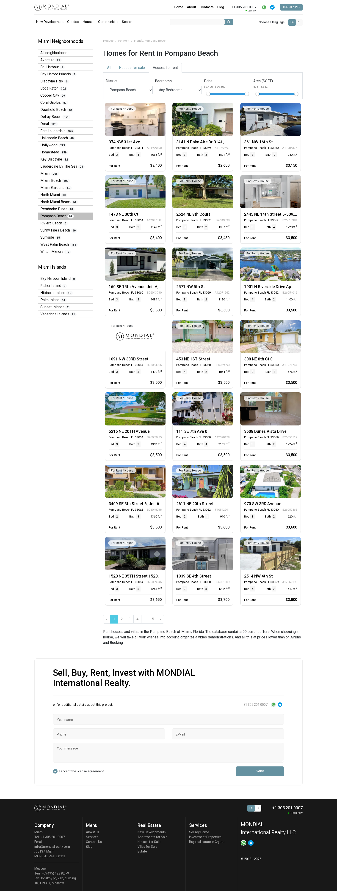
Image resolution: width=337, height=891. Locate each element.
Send (260, 771)
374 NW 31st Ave (124, 141)
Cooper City (52, 95)
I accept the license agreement (81, 771)
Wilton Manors (54, 251)
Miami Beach (54, 180)
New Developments (152, 832)
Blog (220, 7)
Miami (49, 173)
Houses (88, 22)
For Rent (123, 40)
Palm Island (52, 300)
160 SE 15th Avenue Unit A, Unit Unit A (144, 286)
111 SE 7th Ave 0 (191, 431)
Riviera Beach (53, 223)
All (109, 67)
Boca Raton (53, 88)
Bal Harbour (51, 67)
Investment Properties (205, 837)
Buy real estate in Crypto (206, 842)
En (292, 22)
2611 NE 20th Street (195, 503)
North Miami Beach (58, 202)
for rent (165, 67)
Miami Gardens (55, 187)
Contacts (207, 7)
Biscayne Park (53, 81)
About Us (92, 832)
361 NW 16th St (258, 141)
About (191, 7)
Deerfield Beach (56, 109)
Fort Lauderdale (56, 131)
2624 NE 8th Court (193, 214)
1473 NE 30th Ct (123, 214)
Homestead (53, 152)
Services (92, 837)
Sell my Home (199, 832)
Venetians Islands (57, 314)
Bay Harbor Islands (57, 74)
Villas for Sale (147, 846)
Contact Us (94, 842)
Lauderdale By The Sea (61, 166)
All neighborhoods (54, 53)
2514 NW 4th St (258, 576)
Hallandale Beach (57, 138)
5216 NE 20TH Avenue (129, 431)
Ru (298, 22)
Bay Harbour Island (57, 278)
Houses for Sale (149, 842)
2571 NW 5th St (190, 286)
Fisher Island (52, 285)
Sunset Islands (54, 307)
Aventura (50, 60)
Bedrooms (163, 81)
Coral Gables (53, 102)
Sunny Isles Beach (58, 230)
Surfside (50, 237)
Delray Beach (54, 116)
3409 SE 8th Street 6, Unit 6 (134, 503)
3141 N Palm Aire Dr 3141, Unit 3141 (209, 141)
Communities (108, 22)
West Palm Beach (58, 244)
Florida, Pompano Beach (150, 40)
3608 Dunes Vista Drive (265, 431)
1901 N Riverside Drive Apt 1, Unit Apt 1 (280, 286)
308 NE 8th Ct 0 (258, 359)
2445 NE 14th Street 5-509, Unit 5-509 (279, 214)
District (111, 81)
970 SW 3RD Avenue (262, 503)
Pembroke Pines (56, 209)
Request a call (291, 7)
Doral (48, 124)
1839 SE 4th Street (193, 576)
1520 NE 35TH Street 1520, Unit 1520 (143, 576)
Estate (142, 851)
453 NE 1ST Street (193, 359)
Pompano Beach (56, 216)
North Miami (53, 195)
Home (178, 7)
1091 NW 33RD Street (129, 359)
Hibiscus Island (55, 293)
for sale (132, 67)
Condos (73, 22)
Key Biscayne (54, 159)
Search (127, 22)
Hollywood (52, 145)
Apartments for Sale (152, 837)
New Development (50, 22)
